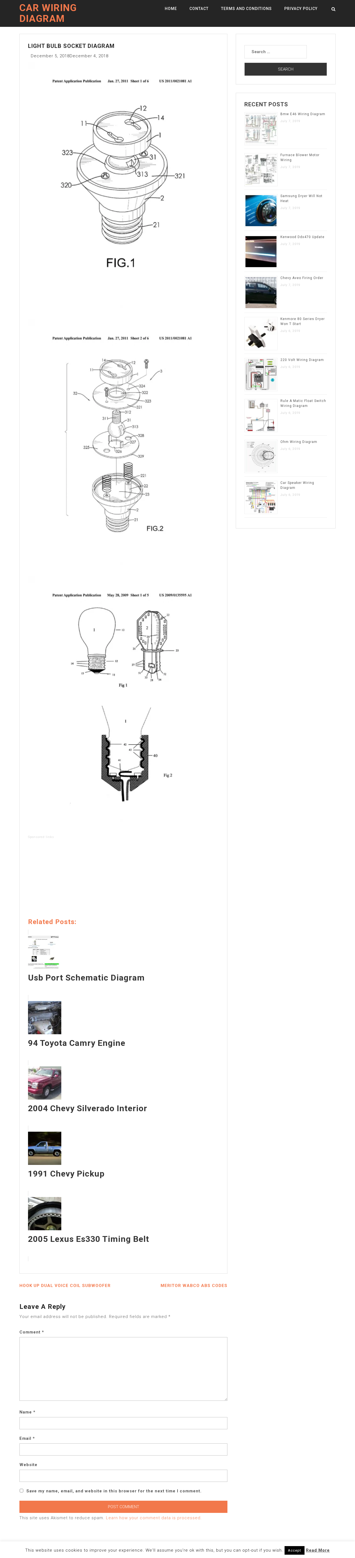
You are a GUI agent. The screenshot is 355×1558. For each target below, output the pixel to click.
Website (28, 1464)
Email (27, 1438)
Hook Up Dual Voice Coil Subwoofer (65, 1285)
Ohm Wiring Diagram (298, 442)
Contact (199, 8)
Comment (31, 1332)
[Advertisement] (123, 879)
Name (27, 1412)
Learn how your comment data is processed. (154, 1517)
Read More (318, 1550)
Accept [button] (294, 1550)
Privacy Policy (301, 8)
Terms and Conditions (246, 8)
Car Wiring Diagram (48, 13)
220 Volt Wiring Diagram (302, 360)
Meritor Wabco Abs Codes (194, 1285)
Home (171, 8)
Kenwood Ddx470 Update (302, 237)
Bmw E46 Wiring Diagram (302, 114)
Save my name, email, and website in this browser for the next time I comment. (114, 1491)
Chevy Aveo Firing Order (301, 278)
